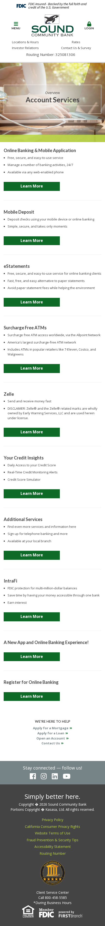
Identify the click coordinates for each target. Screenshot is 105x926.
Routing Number (53, 853)
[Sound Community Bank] (53, 24)
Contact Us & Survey (76, 48)
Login (89, 28)
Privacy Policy (52, 819)
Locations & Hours (25, 42)
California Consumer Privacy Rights (52, 826)
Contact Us (51, 743)
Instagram (44, 776)
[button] (16, 26)
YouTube (67, 776)
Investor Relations (25, 48)
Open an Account (50, 738)
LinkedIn (55, 776)
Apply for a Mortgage (50, 728)
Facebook (33, 776)
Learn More (32, 186)
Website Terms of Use (52, 833)
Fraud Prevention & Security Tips (52, 840)
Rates (76, 42)
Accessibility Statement (52, 846)
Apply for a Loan (50, 733)
